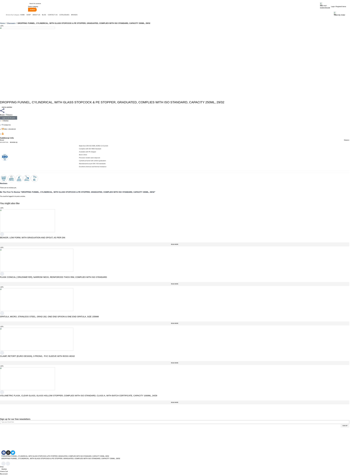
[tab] (4, 142)
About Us (4, 435)
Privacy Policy (94, 435)
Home (2, 23)
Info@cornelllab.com (301, 441)
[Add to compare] (3, 464)
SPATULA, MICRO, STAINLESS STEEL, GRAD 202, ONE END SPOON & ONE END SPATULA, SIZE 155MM (49, 316)
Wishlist (180, 438)
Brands (238, 441)
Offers (238, 445)
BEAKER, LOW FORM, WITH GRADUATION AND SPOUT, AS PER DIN (32, 237)
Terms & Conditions (95, 438)
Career (3, 438)
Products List (240, 438)
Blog (2, 441)
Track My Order (182, 441)
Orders (179, 435)
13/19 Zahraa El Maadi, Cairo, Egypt (306, 438)
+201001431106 (300, 435)
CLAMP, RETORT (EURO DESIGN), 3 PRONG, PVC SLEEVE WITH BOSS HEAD (37, 356)
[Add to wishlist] (2, 234)
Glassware (11, 23)
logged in (11, 196)
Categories (239, 435)
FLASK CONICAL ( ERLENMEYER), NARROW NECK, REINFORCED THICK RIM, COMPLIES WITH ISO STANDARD (53, 277)
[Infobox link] (176, 9)
